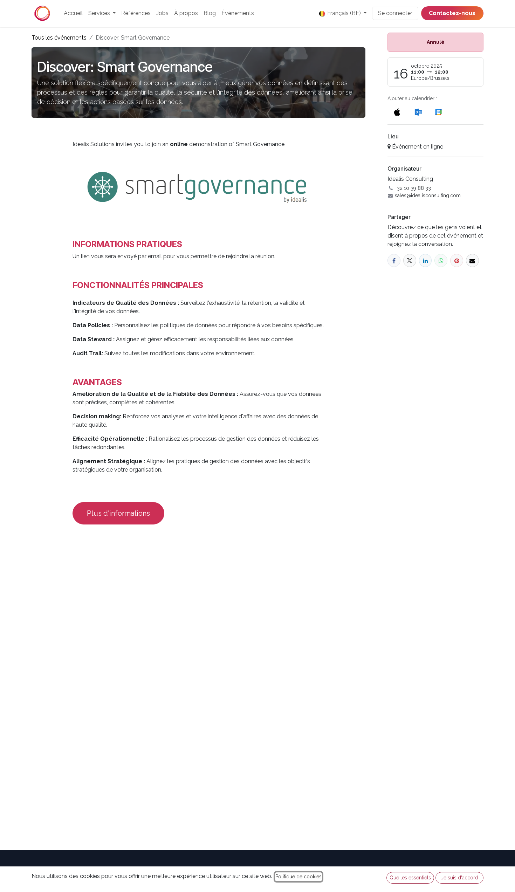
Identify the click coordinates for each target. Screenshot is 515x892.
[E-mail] (472, 260)
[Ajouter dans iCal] (397, 112)
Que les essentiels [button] (410, 877)
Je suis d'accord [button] (459, 877)
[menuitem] (73, 13)
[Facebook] (393, 260)
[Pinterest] (456, 260)
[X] (409, 260)
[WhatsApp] (440, 260)
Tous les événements (59, 37)
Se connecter (395, 13)
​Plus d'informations (118, 513)
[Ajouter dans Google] (438, 112)
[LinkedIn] (425, 260)
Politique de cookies (298, 876)
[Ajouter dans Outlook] (418, 112)
